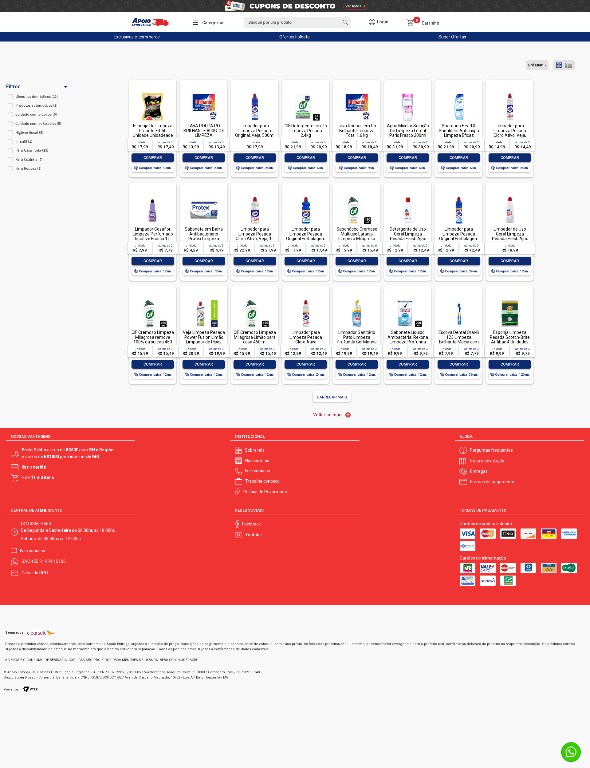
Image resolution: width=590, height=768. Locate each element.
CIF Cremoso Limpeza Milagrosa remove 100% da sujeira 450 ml (153, 339)
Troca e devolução (486, 460)
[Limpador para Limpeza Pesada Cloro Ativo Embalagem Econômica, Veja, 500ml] (306, 300)
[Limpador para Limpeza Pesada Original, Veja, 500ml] (255, 94)
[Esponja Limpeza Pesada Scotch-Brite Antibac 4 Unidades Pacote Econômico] (510, 300)
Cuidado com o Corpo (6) (36, 114)
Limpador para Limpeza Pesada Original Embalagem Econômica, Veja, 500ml (458, 239)
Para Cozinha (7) (29, 159)
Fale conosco (257, 470)
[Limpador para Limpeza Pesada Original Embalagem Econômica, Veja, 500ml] (459, 197)
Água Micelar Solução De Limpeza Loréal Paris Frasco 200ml (408, 130)
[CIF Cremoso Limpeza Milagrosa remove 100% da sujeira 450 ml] (153, 300)
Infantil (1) (23, 141)
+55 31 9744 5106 (48, 561)
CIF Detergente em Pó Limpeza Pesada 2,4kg (306, 130)
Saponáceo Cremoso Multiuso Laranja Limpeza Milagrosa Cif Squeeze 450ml (356, 236)
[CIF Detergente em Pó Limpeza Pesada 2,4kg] (306, 94)
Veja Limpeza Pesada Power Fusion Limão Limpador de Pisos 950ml (204, 339)
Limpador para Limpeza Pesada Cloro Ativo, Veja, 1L (255, 234)
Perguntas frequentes (491, 450)
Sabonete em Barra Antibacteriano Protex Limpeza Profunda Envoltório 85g (203, 239)
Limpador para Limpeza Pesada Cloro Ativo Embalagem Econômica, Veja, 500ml (305, 344)
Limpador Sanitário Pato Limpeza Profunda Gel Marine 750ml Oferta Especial (357, 342)
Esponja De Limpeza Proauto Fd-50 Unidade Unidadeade (153, 130)
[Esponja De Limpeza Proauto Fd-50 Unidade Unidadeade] (153, 94)
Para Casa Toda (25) (31, 150)
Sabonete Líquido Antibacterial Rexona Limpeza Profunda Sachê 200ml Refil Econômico (407, 342)
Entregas (479, 471)
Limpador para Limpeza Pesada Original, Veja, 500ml (254, 130)
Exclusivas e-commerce (137, 36)
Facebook (251, 523)
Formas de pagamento (492, 481)
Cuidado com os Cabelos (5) (38, 123)
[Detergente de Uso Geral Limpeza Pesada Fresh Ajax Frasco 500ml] (408, 197)
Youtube (253, 534)
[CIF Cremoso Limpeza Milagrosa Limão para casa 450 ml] (255, 300)
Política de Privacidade (265, 491)
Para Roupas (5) (28, 168)
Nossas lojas (257, 460)
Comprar (153, 158)
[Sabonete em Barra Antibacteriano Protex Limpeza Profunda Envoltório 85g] (204, 197)
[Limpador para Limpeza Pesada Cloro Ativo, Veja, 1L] (255, 197)
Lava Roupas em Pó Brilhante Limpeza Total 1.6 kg (357, 130)
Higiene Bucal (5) (29, 132)
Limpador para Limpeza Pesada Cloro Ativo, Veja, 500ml (510, 132)
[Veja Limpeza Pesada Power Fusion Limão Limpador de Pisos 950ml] (204, 300)
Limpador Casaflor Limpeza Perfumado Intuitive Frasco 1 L (153, 234)
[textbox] (297, 22)
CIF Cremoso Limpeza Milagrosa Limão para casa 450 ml (255, 337)
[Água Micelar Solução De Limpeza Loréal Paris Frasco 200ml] (408, 94)
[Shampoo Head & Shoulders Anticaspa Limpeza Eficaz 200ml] (459, 94)
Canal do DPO (35, 572)
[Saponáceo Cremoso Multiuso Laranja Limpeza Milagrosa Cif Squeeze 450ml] (357, 197)
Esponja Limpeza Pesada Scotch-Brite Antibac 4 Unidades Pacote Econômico (510, 339)
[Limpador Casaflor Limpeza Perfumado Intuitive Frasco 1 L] (153, 197)
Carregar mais (332, 397)
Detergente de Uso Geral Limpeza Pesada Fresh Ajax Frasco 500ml (408, 236)
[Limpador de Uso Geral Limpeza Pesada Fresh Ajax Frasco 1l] (510, 197)
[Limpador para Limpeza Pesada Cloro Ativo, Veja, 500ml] (510, 94)
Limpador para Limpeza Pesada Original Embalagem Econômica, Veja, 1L (305, 236)
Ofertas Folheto (294, 36)
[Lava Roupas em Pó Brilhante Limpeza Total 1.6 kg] (357, 94)
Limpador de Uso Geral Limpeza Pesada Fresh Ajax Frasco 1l (510, 236)
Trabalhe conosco (262, 481)
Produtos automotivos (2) (36, 105)
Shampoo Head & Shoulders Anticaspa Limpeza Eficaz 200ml (459, 132)
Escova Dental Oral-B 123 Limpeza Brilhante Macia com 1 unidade (459, 339)
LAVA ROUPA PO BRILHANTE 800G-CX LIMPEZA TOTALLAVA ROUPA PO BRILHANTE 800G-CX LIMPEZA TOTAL (204, 137)
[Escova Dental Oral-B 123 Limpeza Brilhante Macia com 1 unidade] (459, 300)
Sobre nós (255, 450)
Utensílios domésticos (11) (36, 96)
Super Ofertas (452, 36)
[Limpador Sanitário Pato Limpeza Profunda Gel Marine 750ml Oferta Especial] (357, 300)
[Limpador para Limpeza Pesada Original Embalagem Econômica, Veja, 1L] (306, 197)
